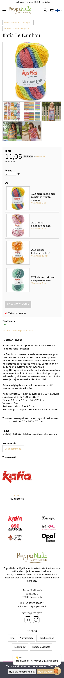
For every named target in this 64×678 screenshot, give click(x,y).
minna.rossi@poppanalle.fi (32, 606)
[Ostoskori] (51, 10)
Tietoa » (53, 666)
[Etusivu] (21, 13)
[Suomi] (58, 10)
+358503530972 (35, 603)
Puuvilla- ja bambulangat (16, 28)
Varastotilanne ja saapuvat (18, 330)
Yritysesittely (26, 638)
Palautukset (20, 647)
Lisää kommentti (13, 449)
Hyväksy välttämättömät (21, 671)
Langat (27, 22)
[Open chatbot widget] (57, 671)
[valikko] (4, 10)
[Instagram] (36, 620)
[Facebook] (28, 620)
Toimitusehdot (46, 638)
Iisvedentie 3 (32, 594)
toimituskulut (40, 157)
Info (12, 638)
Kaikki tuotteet (11, 22)
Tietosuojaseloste (41, 647)
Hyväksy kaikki (46, 671)
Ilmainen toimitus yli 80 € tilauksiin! (32, 2)
